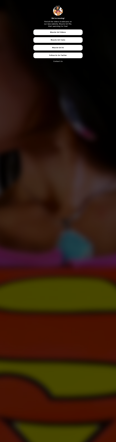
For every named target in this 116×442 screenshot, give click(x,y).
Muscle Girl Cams (58, 40)
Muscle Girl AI (58, 48)
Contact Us (58, 61)
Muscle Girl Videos (58, 32)
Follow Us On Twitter (58, 55)
